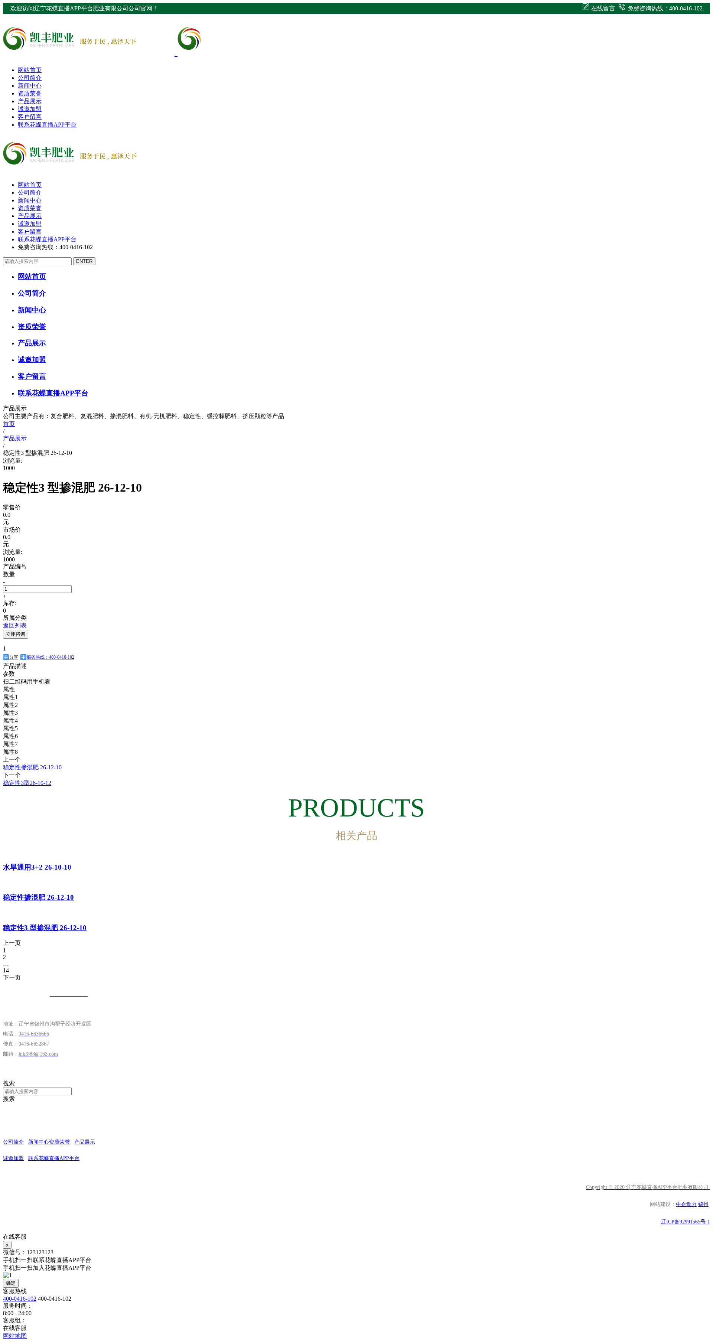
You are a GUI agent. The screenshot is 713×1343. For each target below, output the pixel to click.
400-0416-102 (19, 1298)
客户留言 (30, 117)
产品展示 (30, 101)
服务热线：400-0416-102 (50, 657)
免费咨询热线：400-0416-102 (665, 8)
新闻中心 (30, 85)
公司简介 (30, 78)
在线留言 (603, 8)
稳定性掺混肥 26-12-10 (38, 897)
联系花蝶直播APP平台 (47, 124)
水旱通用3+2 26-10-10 (37, 867)
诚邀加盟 (30, 109)
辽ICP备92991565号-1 (685, 1222)
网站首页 (30, 70)
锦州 (703, 1204)
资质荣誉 (30, 93)
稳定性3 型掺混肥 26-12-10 (45, 928)
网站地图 (15, 1336)
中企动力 (686, 1204)
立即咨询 (15, 634)
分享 (13, 657)
